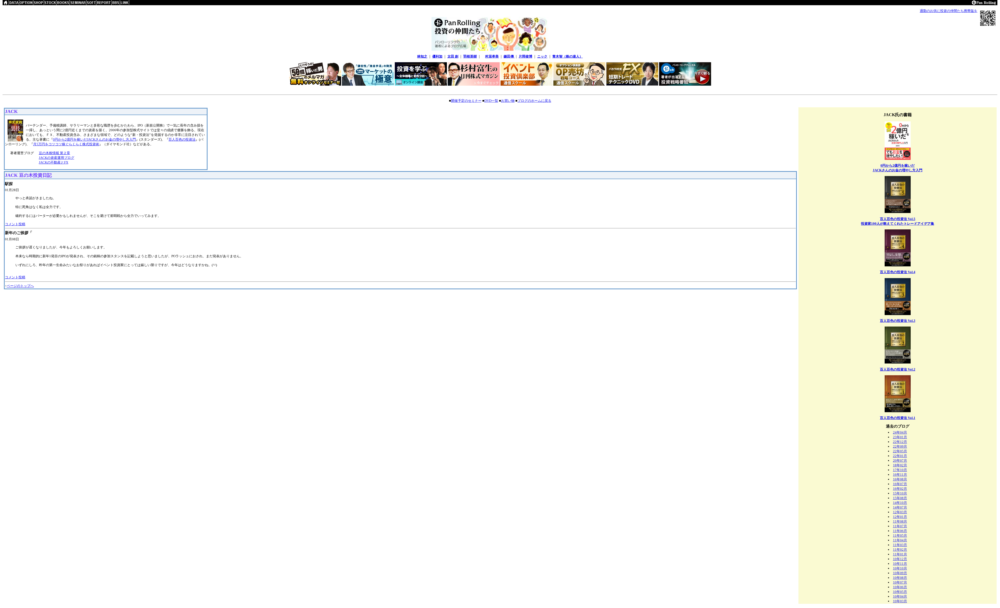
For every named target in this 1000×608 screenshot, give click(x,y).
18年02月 (900, 465)
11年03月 (900, 545)
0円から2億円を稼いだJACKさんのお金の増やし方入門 (94, 139)
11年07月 (900, 526)
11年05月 (900, 535)
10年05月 (900, 592)
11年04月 (900, 540)
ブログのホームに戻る (534, 101)
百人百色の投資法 (182, 139)
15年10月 (900, 493)
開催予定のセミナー (466, 101)
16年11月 (900, 475)
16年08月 (900, 479)
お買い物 (508, 101)
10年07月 (900, 582)
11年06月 (900, 531)
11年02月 (900, 549)
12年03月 (900, 512)
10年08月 (900, 578)
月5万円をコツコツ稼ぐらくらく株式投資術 (66, 144)
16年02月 (900, 489)
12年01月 (900, 517)
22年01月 (900, 456)
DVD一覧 (491, 101)
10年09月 (900, 573)
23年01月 (900, 437)
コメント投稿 (15, 224)
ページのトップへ (20, 286)
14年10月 (900, 503)
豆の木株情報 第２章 (54, 153)
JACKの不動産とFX (53, 162)
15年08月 (900, 498)
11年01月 (900, 554)
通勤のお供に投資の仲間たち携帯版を (948, 11)
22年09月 (900, 446)
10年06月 (900, 587)
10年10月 (900, 568)
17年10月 (900, 470)
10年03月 (900, 601)
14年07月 (900, 507)
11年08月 (900, 521)
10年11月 (900, 564)
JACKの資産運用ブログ (56, 158)
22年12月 (900, 442)
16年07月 (900, 484)
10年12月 (900, 559)
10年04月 (900, 596)
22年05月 (900, 451)
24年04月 (900, 432)
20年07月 (900, 460)
